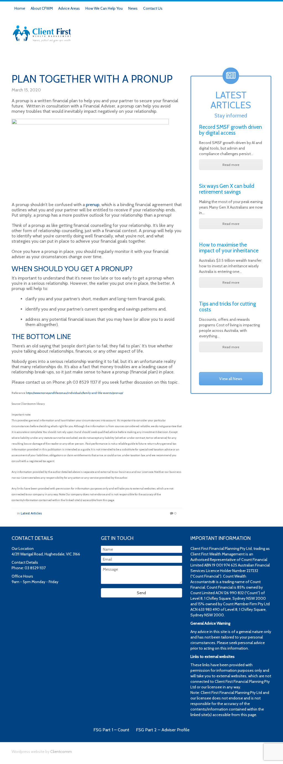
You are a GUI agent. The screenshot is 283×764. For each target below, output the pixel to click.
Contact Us (153, 8)
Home (19, 8)
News (133, 8)
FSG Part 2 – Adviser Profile (163, 729)
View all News (230, 378)
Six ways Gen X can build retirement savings (226, 189)
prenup (92, 204)
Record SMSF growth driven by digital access (230, 130)
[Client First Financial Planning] (42, 31)
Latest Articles (31, 513)
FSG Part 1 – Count (111, 729)
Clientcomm (61, 751)
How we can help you (104, 8)
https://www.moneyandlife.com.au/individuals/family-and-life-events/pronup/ (74, 393)
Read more (230, 165)
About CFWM (42, 8)
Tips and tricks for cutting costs (227, 307)
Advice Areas (69, 8)
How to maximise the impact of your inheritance (228, 248)
